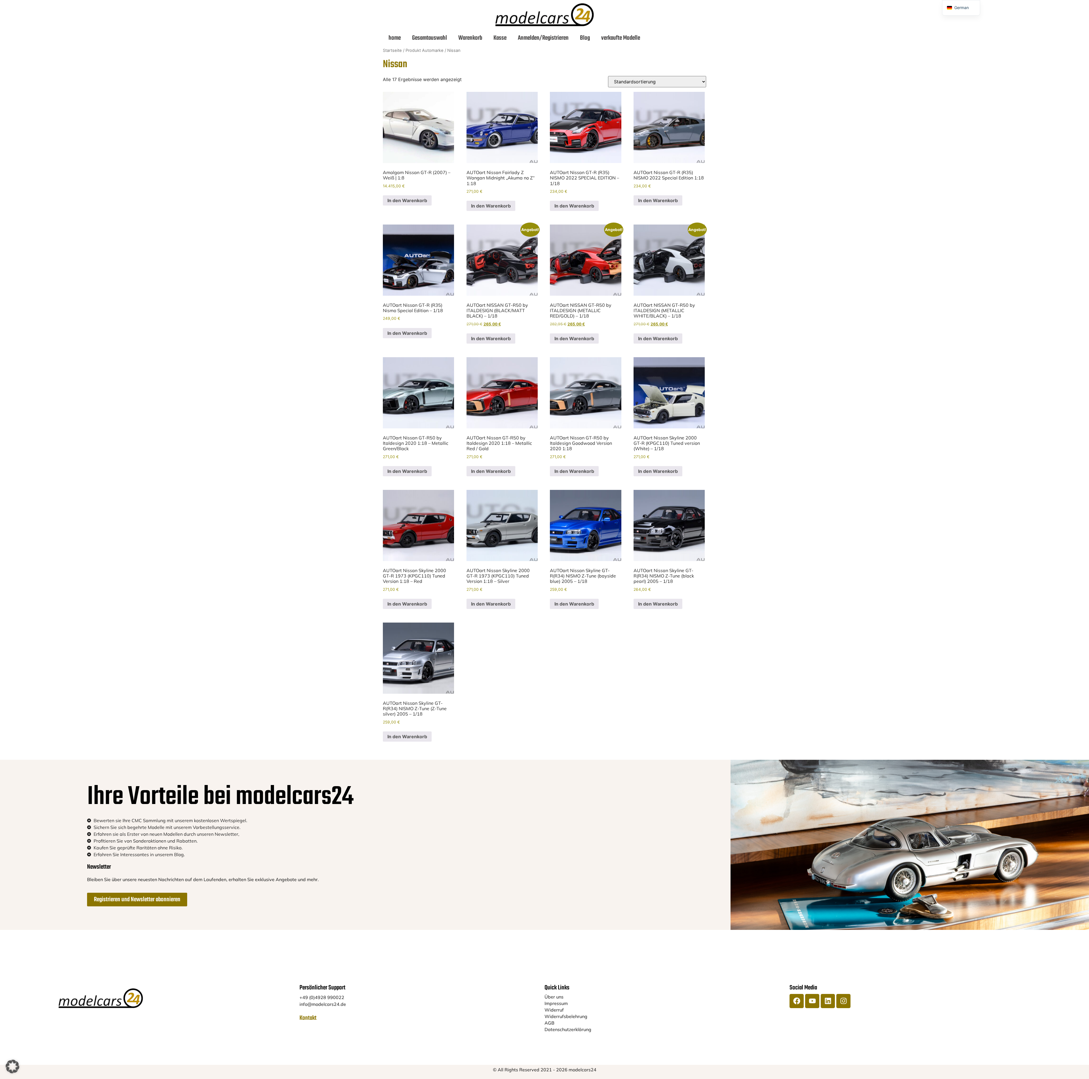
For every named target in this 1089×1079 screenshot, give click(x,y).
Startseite (392, 50)
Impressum (556, 1003)
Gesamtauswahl (429, 38)
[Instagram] (843, 1001)
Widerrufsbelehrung (565, 1016)
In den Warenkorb (407, 200)
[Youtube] (812, 1001)
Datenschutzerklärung (567, 1029)
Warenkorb (470, 38)
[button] (12, 1066)
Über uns (554, 997)
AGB (549, 1023)
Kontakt (307, 1018)
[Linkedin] (828, 1001)
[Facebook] (797, 1001)
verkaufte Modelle (620, 38)
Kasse (499, 38)
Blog (585, 38)
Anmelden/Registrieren (543, 38)
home (395, 38)
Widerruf (554, 1010)
